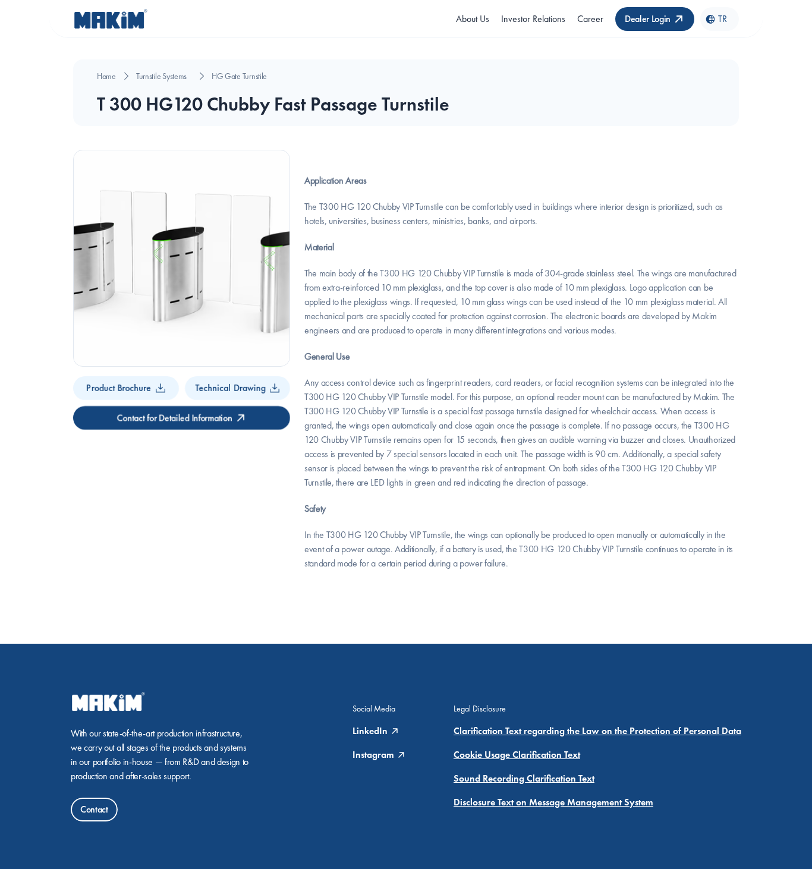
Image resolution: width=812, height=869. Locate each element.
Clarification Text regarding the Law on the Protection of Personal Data (597, 731)
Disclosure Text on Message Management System (553, 802)
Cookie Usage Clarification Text (517, 754)
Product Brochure (118, 388)
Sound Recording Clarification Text (524, 778)
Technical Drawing (230, 388)
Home (106, 76)
